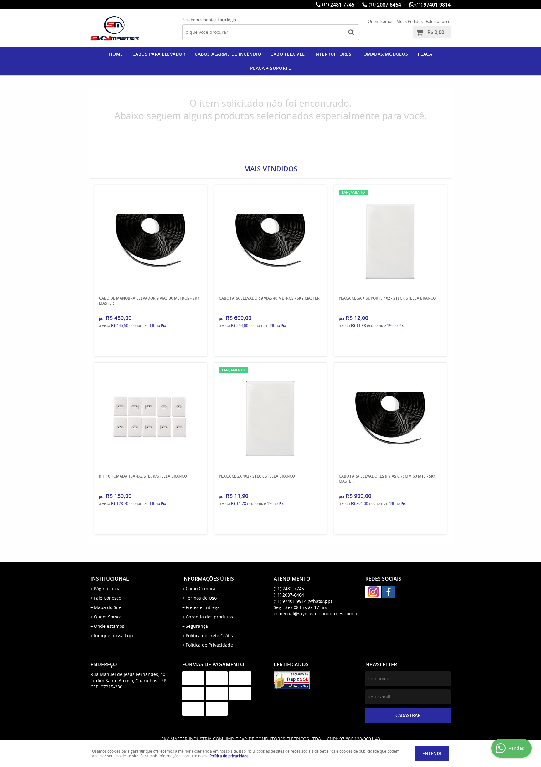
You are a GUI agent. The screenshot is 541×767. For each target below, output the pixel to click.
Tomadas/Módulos (384, 54)
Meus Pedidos (409, 21)
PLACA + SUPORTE (270, 68)
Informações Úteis (208, 578)
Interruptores (333, 54)
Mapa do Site (107, 607)
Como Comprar (201, 589)
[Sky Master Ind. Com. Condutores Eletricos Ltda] (388, 592)
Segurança (197, 626)
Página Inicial (108, 589)
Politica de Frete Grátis (209, 635)
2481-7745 (338, 4)
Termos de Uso (201, 598)
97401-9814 (433, 4)
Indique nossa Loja (113, 635)
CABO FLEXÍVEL (287, 54)
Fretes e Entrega (203, 607)
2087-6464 (385, 4)
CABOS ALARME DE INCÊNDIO (228, 54)
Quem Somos (380, 21)
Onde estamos (109, 626)
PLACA (425, 54)
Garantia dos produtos (209, 617)
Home (116, 54)
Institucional (109, 578)
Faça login (227, 20)
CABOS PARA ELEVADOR (159, 54)
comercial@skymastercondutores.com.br (316, 614)
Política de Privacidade (209, 645)
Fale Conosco (438, 21)
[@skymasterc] (373, 592)
